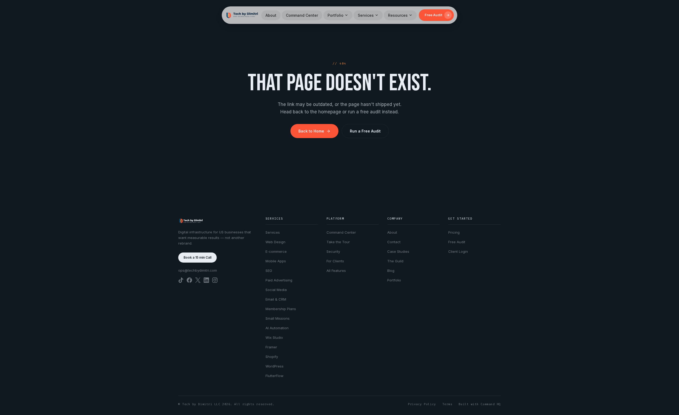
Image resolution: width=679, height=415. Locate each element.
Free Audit (456, 242)
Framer (271, 347)
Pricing (454, 232)
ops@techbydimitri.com (197, 270)
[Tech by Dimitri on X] (198, 280)
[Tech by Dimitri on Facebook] (189, 280)
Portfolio (335, 15)
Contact (394, 242)
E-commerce (276, 251)
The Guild (395, 261)
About (270, 15)
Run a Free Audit (365, 131)
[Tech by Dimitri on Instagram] (214, 280)
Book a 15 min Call (197, 257)
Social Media (276, 290)
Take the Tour (338, 242)
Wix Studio (274, 337)
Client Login (458, 251)
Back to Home (311, 131)
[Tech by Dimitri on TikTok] (181, 280)
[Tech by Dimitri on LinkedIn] (206, 280)
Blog (390, 270)
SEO (268, 270)
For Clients (335, 261)
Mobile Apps (275, 261)
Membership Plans (280, 309)
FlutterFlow (274, 376)
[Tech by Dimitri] (242, 15)
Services (366, 15)
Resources (398, 15)
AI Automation (277, 328)
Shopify (271, 356)
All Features (336, 270)
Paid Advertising (278, 280)
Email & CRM (275, 299)
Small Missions (277, 318)
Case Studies (398, 251)
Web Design (275, 242)
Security (333, 251)
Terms (447, 404)
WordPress (274, 366)
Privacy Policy (422, 404)
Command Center (302, 15)
